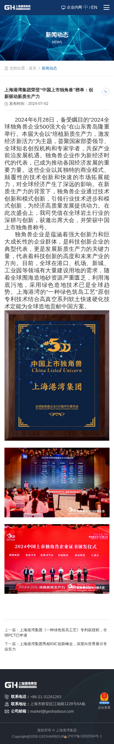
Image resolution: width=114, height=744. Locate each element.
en (94, 7)
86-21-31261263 (46, 697)
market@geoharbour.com (52, 711)
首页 (32, 68)
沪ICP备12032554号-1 (84, 736)
